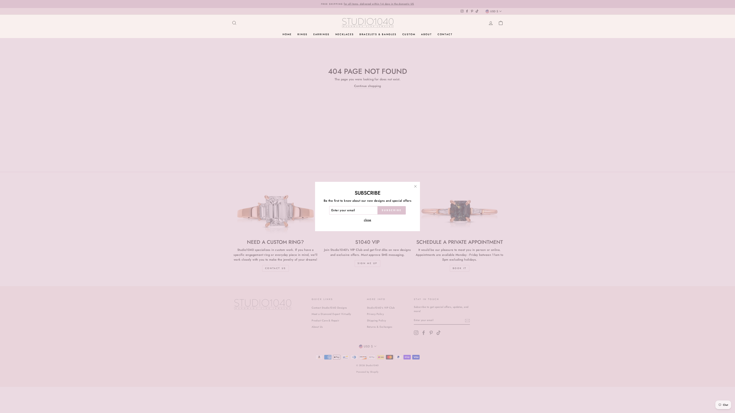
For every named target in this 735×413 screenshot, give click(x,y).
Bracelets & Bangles (377, 34)
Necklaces (344, 34)
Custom (409, 34)
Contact (445, 34)
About (426, 34)
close (367, 220)
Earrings (321, 34)
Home (287, 34)
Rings (302, 34)
